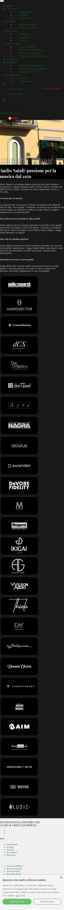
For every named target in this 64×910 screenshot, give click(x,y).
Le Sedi (10, 847)
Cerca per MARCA (15, 866)
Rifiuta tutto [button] (47, 901)
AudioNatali (12, 844)
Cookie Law (15, 113)
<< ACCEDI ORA (51, 88)
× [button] (61, 877)
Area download (13, 871)
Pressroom (11, 855)
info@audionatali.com (17, 94)
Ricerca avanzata (14, 868)
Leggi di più (20, 895)
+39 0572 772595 (14, 89)
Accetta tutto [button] (17, 901)
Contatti (10, 849)
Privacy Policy (5, 113)
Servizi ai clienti (14, 874)
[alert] (32, 892)
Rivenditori (12, 852)
